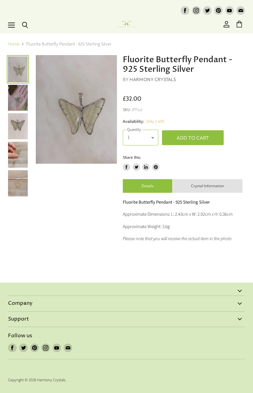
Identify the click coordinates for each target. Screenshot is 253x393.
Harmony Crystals (153, 79)
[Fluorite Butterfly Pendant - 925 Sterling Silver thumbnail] (17, 69)
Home (13, 44)
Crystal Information (207, 185)
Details (148, 185)
